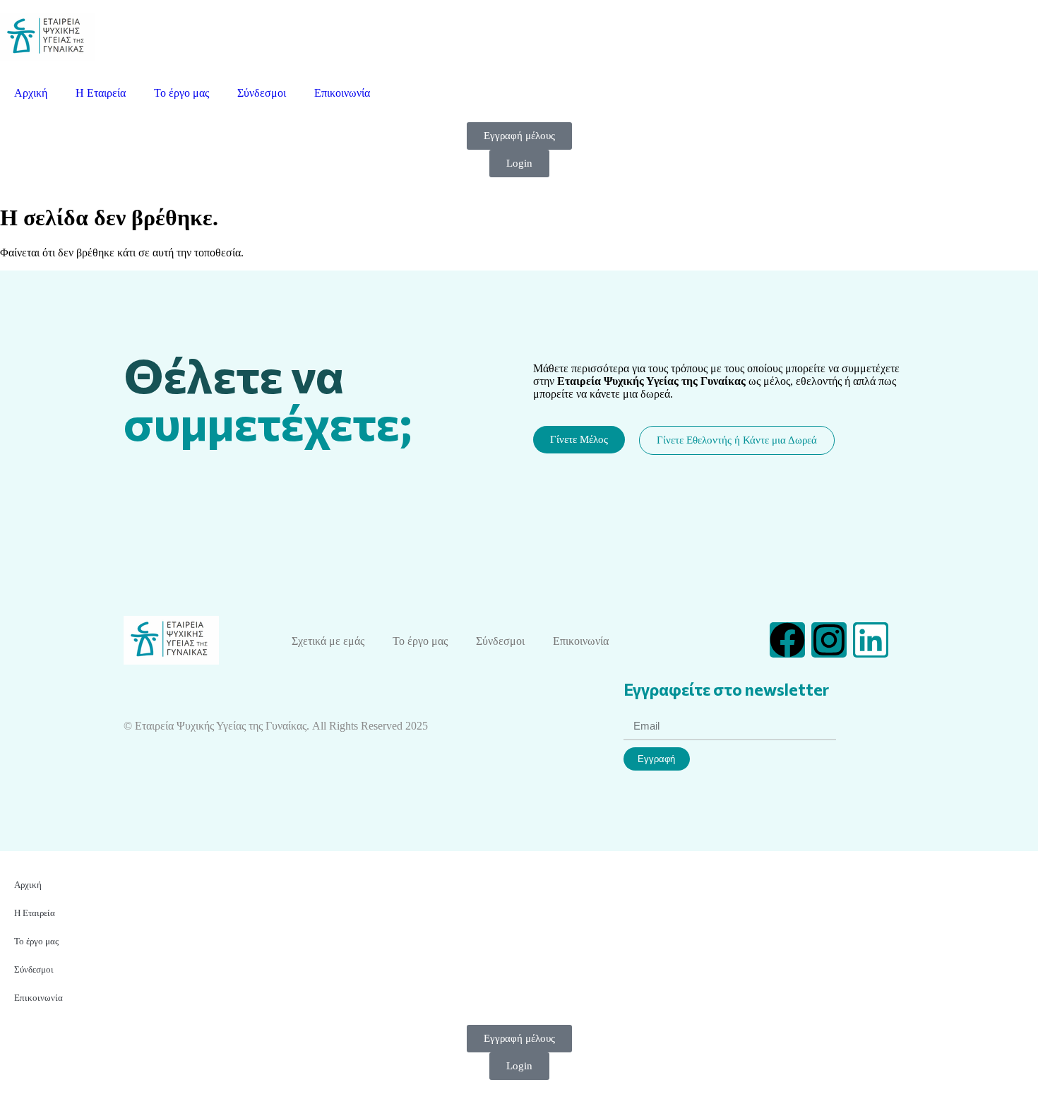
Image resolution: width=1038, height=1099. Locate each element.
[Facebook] (787, 640)
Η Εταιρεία (101, 93)
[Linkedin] (870, 640)
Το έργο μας (181, 93)
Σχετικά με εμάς (328, 641)
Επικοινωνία (342, 93)
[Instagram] (829, 640)
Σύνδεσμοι (261, 93)
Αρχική (30, 93)
